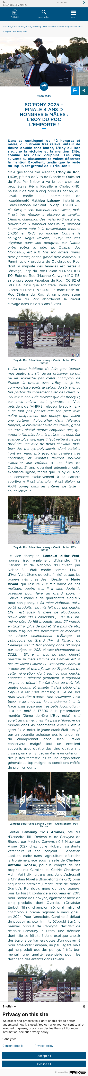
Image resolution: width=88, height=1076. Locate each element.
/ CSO (27, 27)
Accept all (44, 1055)
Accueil (15, 17)
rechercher (44, 17)
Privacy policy (44, 1045)
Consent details (12, 1045)
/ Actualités (18, 27)
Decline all (44, 1064)
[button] (44, 14)
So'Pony (62, 2)
